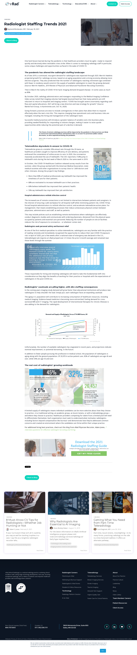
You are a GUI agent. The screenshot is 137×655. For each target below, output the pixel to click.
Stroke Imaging (92, 583)
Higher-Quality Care (93, 595)
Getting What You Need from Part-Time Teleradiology (109, 522)
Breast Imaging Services (95, 580)
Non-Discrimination (45, 639)
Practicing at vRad (68, 576)
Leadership (116, 583)
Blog (114, 587)
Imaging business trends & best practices (18, 33)
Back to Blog (12, 40)
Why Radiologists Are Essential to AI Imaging (65, 523)
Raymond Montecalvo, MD (16, 29)
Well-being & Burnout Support (72, 580)
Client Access (125, 4)
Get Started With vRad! (124, 639)
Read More (40, 550)
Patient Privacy (33, 639)
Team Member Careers (122, 598)
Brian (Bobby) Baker (60, 528)
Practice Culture (118, 580)
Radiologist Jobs (109, 639)
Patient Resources (120, 603)
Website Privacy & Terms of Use (15, 639)
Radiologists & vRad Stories (71, 583)
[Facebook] (106, 626)
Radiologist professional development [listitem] (18, 545)
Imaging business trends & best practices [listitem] (63, 547)
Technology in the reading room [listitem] (61, 543)
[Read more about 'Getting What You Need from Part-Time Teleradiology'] (112, 502)
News (114, 591)
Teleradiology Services (94, 576)
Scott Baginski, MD (104, 529)
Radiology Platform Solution (71, 594)
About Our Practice (119, 576)
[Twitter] (129, 626)
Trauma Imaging (92, 587)
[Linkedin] (114, 626)
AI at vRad (65, 598)
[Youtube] (122, 626)
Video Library (117, 595)
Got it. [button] (102, 650)
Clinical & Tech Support (94, 591)
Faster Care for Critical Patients (97, 598)
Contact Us (112, 4)
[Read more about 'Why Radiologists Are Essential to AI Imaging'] (68, 503)
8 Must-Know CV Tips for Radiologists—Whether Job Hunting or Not (23, 522)
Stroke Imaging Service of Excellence (90, 639)
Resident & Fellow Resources (71, 587)
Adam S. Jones (14, 529)
